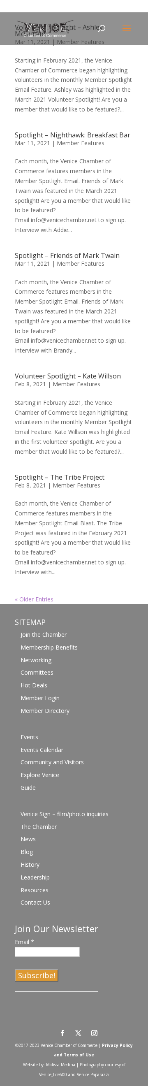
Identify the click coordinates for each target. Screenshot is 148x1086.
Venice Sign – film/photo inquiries (65, 814)
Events (29, 737)
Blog (27, 852)
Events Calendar (42, 750)
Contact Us (35, 902)
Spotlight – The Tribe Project (59, 477)
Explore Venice (40, 775)
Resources (35, 890)
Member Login (40, 698)
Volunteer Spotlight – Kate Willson (68, 376)
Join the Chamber (44, 634)
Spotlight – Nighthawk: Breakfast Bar (72, 134)
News (28, 839)
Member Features (80, 143)
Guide (28, 787)
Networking (36, 660)
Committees (37, 672)
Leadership (35, 877)
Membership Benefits (49, 647)
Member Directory (45, 711)
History (30, 864)
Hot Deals (34, 685)
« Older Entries (34, 599)
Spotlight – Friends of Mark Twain (67, 255)
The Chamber (39, 827)
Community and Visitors (52, 762)
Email (24, 942)
